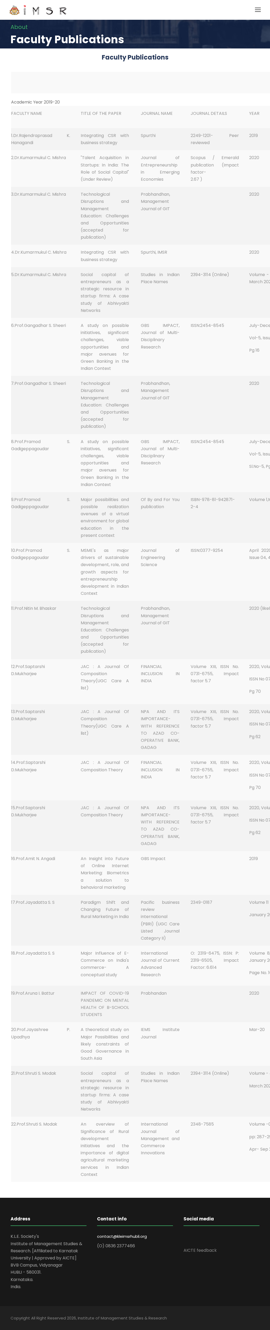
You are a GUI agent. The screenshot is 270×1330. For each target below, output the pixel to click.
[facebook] (186, 1236)
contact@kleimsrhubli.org (122, 1236)
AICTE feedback (200, 1250)
